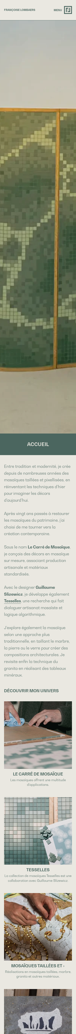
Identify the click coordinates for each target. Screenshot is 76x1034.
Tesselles (12, 600)
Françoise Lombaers (19, 9)
